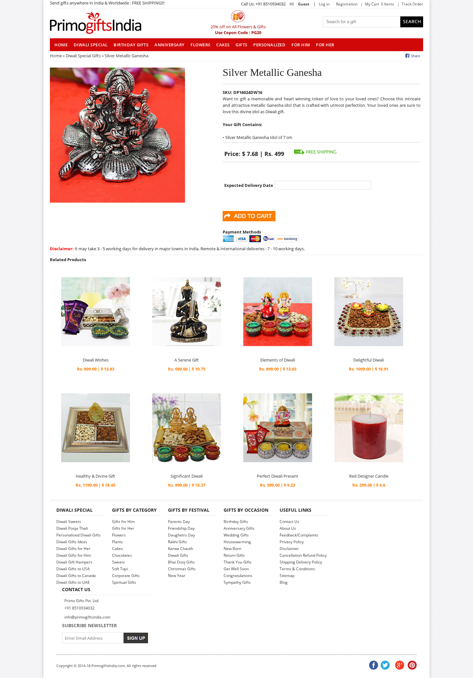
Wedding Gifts (236, 535)
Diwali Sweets (68, 521)
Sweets (118, 562)
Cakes (223, 45)
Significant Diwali (187, 476)
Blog (284, 582)
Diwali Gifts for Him (73, 555)
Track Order (412, 4)
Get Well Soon (236, 569)
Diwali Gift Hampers (74, 562)
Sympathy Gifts (237, 582)
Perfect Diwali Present (277, 476)
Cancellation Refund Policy (303, 555)
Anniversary (169, 45)
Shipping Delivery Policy (301, 562)
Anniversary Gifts (239, 528)
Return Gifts (234, 555)
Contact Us (289, 521)
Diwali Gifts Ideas (71, 542)
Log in (324, 4)
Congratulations (238, 575)
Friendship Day (181, 528)
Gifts (241, 45)
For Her (325, 45)
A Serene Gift (186, 360)
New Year (176, 575)
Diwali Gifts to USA (73, 569)
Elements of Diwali (277, 360)
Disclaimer (289, 548)
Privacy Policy (292, 542)
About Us (288, 528)
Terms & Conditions (297, 569)
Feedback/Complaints (299, 535)
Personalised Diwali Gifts (78, 535)
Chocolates (122, 555)
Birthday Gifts (131, 45)
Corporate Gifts (126, 575)
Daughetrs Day (181, 535)
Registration (346, 4)
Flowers (200, 45)
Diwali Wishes (95, 360)
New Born (232, 548)
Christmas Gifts (182, 569)
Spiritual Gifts (124, 582)
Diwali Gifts (178, 555)
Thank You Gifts (238, 562)
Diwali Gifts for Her (73, 548)
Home (56, 56)
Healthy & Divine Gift (95, 476)
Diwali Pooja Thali (72, 528)
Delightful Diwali (368, 360)
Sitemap (287, 575)
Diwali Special (91, 45)
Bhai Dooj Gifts (181, 562)
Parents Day (179, 521)
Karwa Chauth (180, 548)
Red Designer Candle (368, 476)
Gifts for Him (123, 521)
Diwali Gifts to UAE (73, 582)
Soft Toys (120, 569)
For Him (301, 45)
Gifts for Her (123, 528)
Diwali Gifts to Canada (76, 575)
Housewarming (237, 542)
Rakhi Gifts (177, 542)
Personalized (269, 45)
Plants (117, 542)
